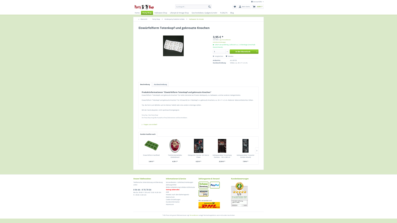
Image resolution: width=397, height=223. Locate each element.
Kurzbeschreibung (160, 84)
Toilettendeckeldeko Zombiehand (175, 156)
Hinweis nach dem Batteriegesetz (177, 195)
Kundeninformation (173, 202)
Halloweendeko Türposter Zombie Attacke (245, 156)
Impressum (170, 204)
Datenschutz (170, 197)
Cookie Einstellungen (173, 199)
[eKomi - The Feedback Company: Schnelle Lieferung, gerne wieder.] (247, 194)
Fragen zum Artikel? (150, 124)
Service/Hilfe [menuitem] (257, 2)
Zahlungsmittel (171, 185)
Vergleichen (219, 56)
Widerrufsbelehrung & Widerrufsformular (180, 187)
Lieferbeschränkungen (219, 42)
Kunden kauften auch (147, 134)
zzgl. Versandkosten (225, 40)
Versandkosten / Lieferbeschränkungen (179, 182)
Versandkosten (194, 215)
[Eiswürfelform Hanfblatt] (151, 146)
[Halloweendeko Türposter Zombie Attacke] (245, 146)
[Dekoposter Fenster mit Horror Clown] (198, 146)
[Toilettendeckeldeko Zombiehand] (175, 146)
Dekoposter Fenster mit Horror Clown (198, 156)
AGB (167, 192)
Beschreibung (145, 84)
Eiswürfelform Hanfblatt (151, 155)
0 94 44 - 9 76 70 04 (142, 189)
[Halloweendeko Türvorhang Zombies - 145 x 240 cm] (222, 146)
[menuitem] (193, 7)
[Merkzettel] (235, 7)
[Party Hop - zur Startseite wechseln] (144, 7)
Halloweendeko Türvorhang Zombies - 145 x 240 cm (222, 156)
